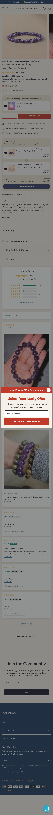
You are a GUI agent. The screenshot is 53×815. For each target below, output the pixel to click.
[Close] (49, 390)
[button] (46, 808)
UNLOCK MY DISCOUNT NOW (26, 421)
